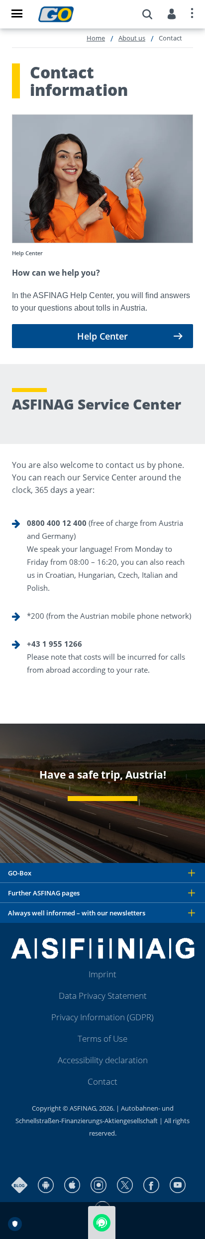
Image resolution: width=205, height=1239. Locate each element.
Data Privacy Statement (103, 995)
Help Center (102, 336)
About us (131, 37)
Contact (102, 1081)
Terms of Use (102, 1038)
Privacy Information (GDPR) (102, 1017)
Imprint (102, 974)
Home (96, 37)
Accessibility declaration (103, 1060)
